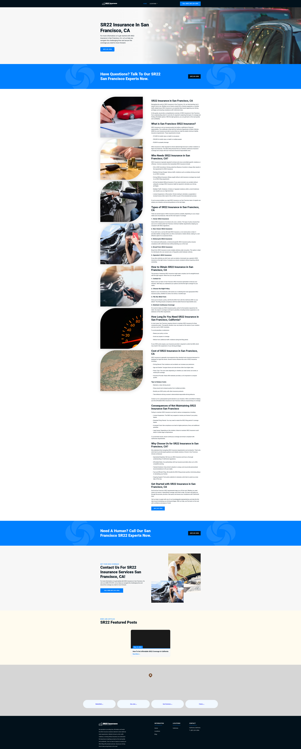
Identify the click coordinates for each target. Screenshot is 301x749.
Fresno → (201, 704)
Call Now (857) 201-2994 (111, 590)
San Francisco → (167, 704)
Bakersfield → (99, 704)
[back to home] (109, 3)
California (175, 728)
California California (194, 727)
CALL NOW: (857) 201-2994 (190, 3)
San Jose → (133, 704)
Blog (155, 734)
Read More (136, 654)
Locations (157, 731)
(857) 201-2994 (107, 49)
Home (145, 3)
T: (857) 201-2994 (194, 730)
